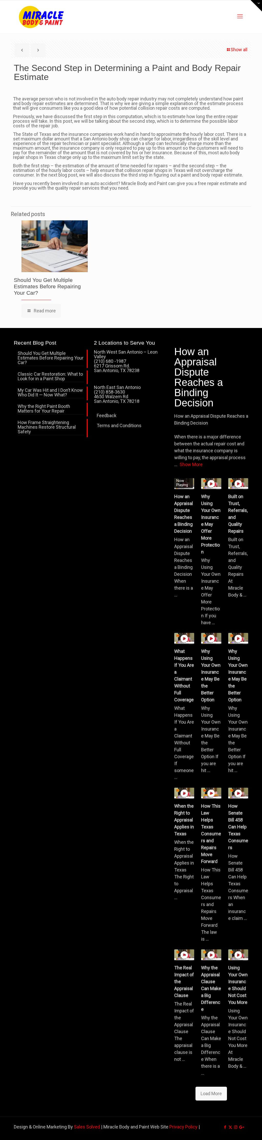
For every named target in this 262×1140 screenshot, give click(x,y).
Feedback (106, 415)
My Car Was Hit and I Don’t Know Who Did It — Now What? (50, 392)
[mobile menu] (240, 16)
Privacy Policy (183, 1126)
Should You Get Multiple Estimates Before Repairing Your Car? (47, 286)
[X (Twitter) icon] (230, 1127)
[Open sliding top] (256, 6)
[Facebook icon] (225, 1127)
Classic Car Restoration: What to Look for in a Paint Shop (50, 376)
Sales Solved (87, 1126)
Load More (211, 1093)
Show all (239, 49)
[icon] (241, 1127)
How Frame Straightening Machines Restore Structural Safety (47, 427)
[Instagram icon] (236, 1127)
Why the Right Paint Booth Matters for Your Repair (44, 409)
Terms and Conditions (119, 425)
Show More (191, 464)
